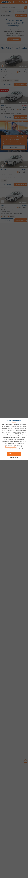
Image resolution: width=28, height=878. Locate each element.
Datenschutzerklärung (11, 447)
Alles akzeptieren (14, 454)
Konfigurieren (14, 457)
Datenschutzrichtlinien (11, 448)
